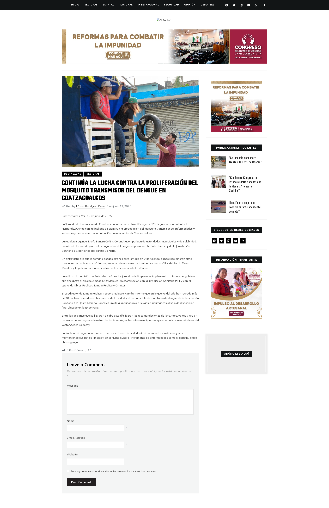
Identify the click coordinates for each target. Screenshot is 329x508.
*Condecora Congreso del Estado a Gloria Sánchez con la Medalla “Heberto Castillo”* (245, 184)
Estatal (108, 4)
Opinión (190, 4)
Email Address (76, 437)
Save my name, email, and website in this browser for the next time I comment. (114, 471)
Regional (91, 4)
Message (72, 385)
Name (70, 421)
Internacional (148, 4)
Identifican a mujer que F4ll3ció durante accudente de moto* (245, 206)
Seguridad (171, 4)
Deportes (207, 4)
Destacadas (72, 174)
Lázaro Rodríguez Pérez (90, 206)
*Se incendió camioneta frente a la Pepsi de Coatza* (245, 159)
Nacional (126, 4)
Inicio (75, 4)
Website (72, 454)
